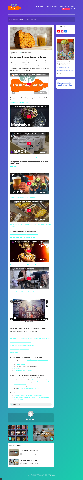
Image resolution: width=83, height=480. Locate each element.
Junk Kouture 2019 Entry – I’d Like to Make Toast (22, 237)
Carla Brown (15, 52)
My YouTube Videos (51, 6)
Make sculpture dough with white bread (19, 349)
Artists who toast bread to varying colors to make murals (24, 234)
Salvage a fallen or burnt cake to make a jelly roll (22, 345)
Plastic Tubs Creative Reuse (29, 450)
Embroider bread (14, 352)
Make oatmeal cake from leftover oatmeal (20, 342)
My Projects (39, 6)
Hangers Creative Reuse (28, 460)
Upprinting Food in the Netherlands (19, 102)
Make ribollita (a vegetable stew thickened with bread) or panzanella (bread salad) (30, 338)
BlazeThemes (52, 475)
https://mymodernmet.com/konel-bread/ (39, 380)
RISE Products (13, 166)
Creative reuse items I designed (65, 70)
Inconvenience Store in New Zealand (23, 370)
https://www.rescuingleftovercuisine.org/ (37, 360)
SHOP (72, 6)
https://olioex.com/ (21, 364)
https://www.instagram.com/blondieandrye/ (29, 388)
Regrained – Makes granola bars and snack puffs (23, 197)
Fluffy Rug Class (64, 6)
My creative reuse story (63, 67)
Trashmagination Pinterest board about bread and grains (28, 395)
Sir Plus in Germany (18, 368)
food (18, 404)
